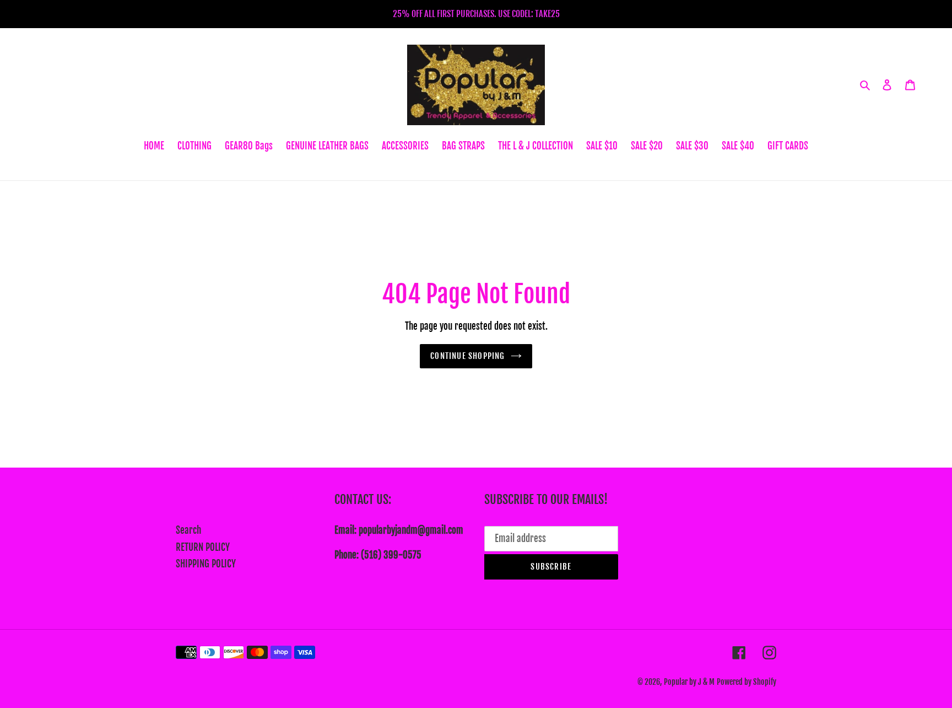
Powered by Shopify (746, 681)
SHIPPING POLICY (206, 564)
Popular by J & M (689, 681)
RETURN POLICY (203, 547)
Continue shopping (467, 356)
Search (188, 530)
